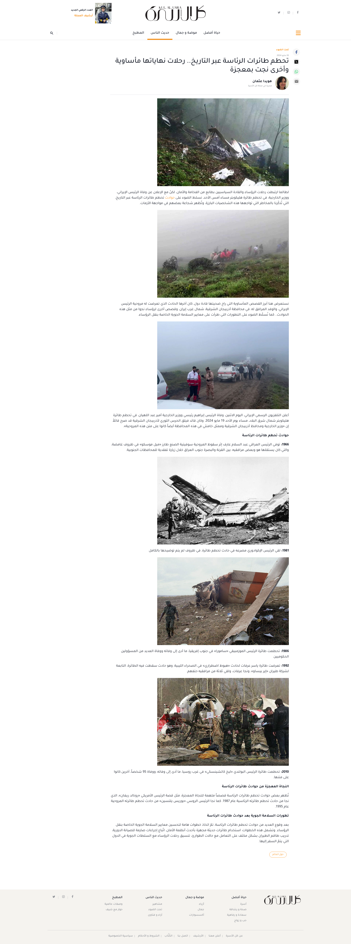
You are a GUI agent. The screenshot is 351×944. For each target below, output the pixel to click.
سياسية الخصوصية (120, 936)
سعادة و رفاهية (236, 915)
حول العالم (278, 854)
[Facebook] (296, 52)
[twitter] (279, 13)
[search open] (53, 33)
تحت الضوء (282, 50)
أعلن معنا (215, 936)
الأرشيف (198, 936)
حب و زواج (240, 920)
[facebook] (298, 13)
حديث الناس (160, 33)
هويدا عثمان (262, 81)
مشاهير (157, 904)
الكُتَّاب (168, 936)
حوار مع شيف (114, 909)
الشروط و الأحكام (148, 936)
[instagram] (288, 13)
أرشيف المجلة (83, 15)
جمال (201, 909)
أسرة (243, 904)
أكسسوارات (196, 915)
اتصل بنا (183, 936)
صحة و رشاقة (237, 909)
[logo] (175, 13)
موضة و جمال (186, 33)
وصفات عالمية (113, 904)
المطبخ (138, 33)
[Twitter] (296, 61)
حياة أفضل (211, 33)
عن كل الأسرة (234, 936)
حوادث (169, 198)
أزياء (201, 904)
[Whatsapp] (296, 71)
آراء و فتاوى (155, 915)
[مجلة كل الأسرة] (282, 900)
